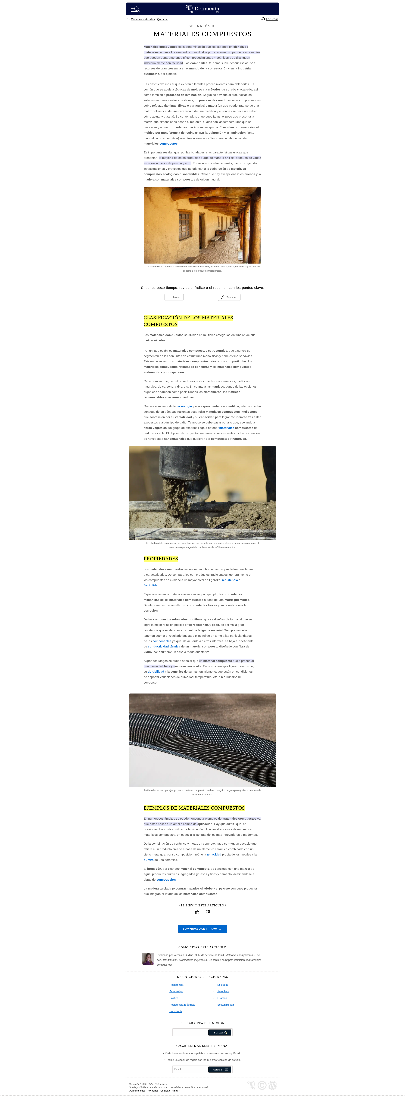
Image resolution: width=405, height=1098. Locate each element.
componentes (162, 641)
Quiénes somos (137, 1090)
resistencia (230, 580)
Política (173, 998)
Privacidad (152, 1090)
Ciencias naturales (143, 19)
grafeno (222, 998)
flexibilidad (151, 585)
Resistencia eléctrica (182, 1004)
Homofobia (175, 1011)
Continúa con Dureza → (202, 929)
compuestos (168, 143)
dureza (149, 860)
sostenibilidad (225, 1004)
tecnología (184, 406)
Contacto (165, 1090)
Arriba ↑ (176, 1090)
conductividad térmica (164, 646)
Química (162, 19)
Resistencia (176, 984)
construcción (166, 879)
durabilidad (156, 671)
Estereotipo (176, 991)
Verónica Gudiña (183, 955)
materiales (226, 427)
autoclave (223, 991)
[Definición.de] (202, 9)
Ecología (222, 984)
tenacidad (214, 854)
